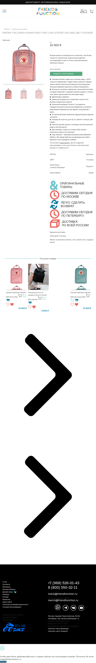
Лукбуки (5, 594)
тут (20, 659)
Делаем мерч (7, 592)
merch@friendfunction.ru (63, 600)
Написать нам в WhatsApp (58, 629)
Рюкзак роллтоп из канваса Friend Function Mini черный (37, 295)
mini (74, 240)
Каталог (7, 29)
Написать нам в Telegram (58, 631)
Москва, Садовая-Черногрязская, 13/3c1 (64, 616)
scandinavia (60, 240)
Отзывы (5, 597)
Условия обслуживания (11, 607)
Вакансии (6, 599)
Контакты (6, 584)
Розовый (90, 160)
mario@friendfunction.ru (62, 593)
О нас (4, 582)
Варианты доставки (57, 232)
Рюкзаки (62, 236)
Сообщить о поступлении (63, 74)
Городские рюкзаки (19, 29)
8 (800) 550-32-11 (62, 587)
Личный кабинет (9, 589)
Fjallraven (6, 40)
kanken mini (81, 240)
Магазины (6, 587)
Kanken (69, 240)
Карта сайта (7, 602)
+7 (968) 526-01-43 (63, 583)
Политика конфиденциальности (15, 604)
